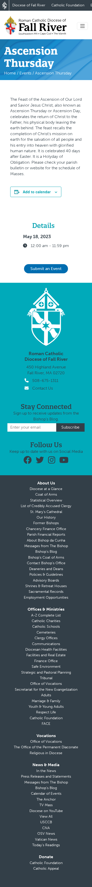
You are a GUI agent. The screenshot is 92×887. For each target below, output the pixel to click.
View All (46, 816)
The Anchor (46, 799)
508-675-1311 (45, 380)
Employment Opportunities (46, 597)
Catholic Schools (46, 626)
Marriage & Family (46, 701)
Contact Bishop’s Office (46, 563)
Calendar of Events (46, 793)
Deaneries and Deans (46, 569)
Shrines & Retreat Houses (46, 586)
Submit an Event (46, 268)
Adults (46, 695)
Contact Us (42, 388)
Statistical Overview (46, 500)
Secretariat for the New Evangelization (46, 689)
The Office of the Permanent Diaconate (46, 747)
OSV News (46, 833)
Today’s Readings (46, 845)
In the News (46, 771)
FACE (46, 724)
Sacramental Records (46, 591)
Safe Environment (46, 666)
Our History (46, 517)
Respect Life (46, 712)
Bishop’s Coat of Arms (46, 557)
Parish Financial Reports (46, 534)
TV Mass (46, 805)
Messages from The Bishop (46, 546)
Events (25, 73)
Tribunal (46, 678)
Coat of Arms (46, 494)
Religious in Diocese (46, 753)
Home (10, 73)
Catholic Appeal (46, 868)
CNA (46, 828)
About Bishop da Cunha (46, 540)
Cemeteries (46, 632)
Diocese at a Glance (46, 489)
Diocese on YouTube (46, 811)
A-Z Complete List (46, 615)
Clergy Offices (45, 638)
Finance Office (46, 661)
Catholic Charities (46, 621)
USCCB (46, 822)
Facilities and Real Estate (46, 655)
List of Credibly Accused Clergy (46, 506)
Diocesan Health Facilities (46, 649)
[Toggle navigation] (82, 26)
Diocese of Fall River (28, 5)
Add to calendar (37, 191)
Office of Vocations (46, 684)
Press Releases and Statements (46, 776)
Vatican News (46, 839)
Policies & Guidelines (46, 574)
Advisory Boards (46, 580)
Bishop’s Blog (46, 551)
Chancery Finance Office (46, 529)
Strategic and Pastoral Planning (46, 672)
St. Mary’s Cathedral (46, 512)
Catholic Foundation (67, 5)
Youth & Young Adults (46, 706)
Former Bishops (46, 523)
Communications (46, 644)
